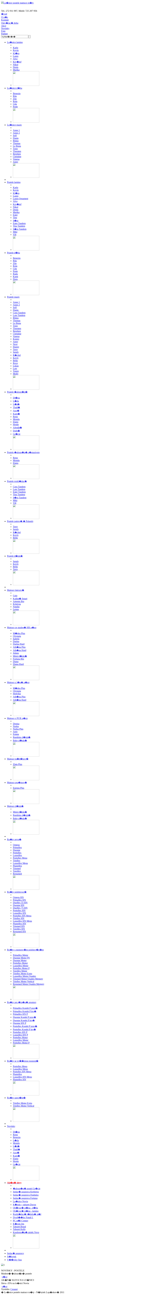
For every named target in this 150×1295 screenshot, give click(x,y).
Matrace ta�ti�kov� (17, 759)
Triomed (17, 868)
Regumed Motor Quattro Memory (28, 984)
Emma (16, 734)
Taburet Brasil (19, 1226)
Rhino (16, 141)
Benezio (17, 93)
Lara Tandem (19, 315)
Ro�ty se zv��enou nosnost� (22, 1061)
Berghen (17, 154)
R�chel (17, 355)
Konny (16, 339)
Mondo (16, 419)
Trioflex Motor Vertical (23, 981)
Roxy (15, 363)
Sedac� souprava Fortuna (25, 1198)
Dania (15, 138)
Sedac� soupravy (15, 1253)
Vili (14, 234)
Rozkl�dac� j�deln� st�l (27, 1214)
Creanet (14, 1289)
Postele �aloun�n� (17, 392)
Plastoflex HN (19, 923)
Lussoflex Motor (20, 965)
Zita (15, 98)
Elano (15, 422)
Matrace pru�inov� (17, 782)
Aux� (16, 410)
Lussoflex (17, 855)
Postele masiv (13, 297)
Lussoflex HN (19, 913)
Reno (15, 416)
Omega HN (18, 897)
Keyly (16, 358)
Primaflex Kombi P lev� (24, 1011)
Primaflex (17, 847)
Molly (15, 373)
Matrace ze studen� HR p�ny (21, 627)
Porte (15, 106)
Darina (16, 641)
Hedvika (17, 693)
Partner (4, 33)
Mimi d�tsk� (20, 656)
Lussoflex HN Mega (22, 921)
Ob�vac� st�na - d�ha (25, 1208)
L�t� (16, 404)
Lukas (16, 366)
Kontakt (5, 20)
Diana (15, 661)
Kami (15, 276)
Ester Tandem (19, 223)
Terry (15, 349)
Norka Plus (18, 729)
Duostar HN (18, 905)
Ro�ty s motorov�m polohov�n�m (25, 950)
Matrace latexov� (15, 590)
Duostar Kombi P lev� (24, 1020)
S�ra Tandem (19, 229)
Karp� (16, 414)
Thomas (16, 143)
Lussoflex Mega (20, 863)
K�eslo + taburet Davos (24, 1204)
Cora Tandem (19, 312)
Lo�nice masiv (14, 125)
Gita (15, 104)
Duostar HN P (19, 1023)
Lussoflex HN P (20, 1035)
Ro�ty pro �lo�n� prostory (21, 1002)
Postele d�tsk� (15, 556)
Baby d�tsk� (20, 740)
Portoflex (17, 852)
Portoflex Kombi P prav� (25, 1026)
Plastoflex (17, 866)
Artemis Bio (18, 601)
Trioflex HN (18, 918)
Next (15, 344)
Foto (3, 31)
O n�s (4, 17)
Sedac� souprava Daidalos (26, 1195)
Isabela (16, 639)
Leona (16, 609)
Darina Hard (18, 644)
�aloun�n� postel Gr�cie (26, 1188)
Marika (16, 70)
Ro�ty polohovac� (17, 892)
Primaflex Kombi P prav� (25, 1008)
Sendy (16, 352)
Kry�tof (17, 62)
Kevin (16, 50)
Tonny (16, 371)
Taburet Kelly (19, 1229)
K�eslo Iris (18, 1224)
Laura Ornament (20, 198)
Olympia (17, 636)
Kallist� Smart (20, 598)
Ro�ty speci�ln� (16, 1098)
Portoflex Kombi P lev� (24, 1029)
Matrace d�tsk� (15, 806)
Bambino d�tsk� (21, 737)
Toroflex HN (19, 929)
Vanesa (16, 159)
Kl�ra (16, 53)
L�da (16, 401)
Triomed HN (19, 926)
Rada (15, 274)
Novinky (5, 28)
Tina (15, 217)
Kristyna (17, 604)
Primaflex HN (19, 900)
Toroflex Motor (20, 971)
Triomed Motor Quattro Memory (28, 979)
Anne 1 (16, 130)
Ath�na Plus (19, 647)
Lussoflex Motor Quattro (24, 976)
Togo (15, 148)
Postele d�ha (13, 252)
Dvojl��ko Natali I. (23, 1217)
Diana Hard (18, 664)
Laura (15, 56)
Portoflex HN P (20, 1032)
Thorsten (17, 151)
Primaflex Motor (20, 955)
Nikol (15, 64)
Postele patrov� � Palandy (20, 521)
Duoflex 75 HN (20, 908)
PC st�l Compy (20, 1220)
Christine (17, 156)
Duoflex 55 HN (20, 902)
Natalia (16, 606)
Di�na (16, 398)
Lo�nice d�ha (14, 88)
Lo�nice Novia (20, 1201)
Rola (15, 101)
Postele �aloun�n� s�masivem (23, 452)
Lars (15, 368)
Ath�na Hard (19, 650)
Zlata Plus (17, 764)
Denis (15, 67)
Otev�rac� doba (9, 23)
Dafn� (16, 431)
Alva (15, 59)
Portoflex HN (19, 910)
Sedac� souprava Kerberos (26, 1192)
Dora (15, 279)
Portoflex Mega (20, 858)
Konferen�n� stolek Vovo (26, 1232)
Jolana (16, 653)
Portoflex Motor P (21, 968)
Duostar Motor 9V (21, 958)
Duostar (16, 850)
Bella (15, 360)
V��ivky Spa (14, 1260)
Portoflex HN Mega (22, 916)
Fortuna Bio (18, 659)
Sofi (15, 135)
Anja (15, 731)
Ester (15, 215)
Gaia (15, 595)
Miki (15, 232)
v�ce (4, 1277)
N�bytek (11, 1256)
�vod (4, 14)
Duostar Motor (20, 960)
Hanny (16, 347)
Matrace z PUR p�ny (17, 718)
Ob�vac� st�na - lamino (26, 1211)
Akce (3, 26)
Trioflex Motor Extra (22, 973)
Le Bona (17, 146)
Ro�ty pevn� (14, 839)
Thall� (16, 407)
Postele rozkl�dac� (17, 481)
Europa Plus (18, 788)
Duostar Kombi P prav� (24, 1017)
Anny (15, 162)
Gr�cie (16, 434)
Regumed (17, 873)
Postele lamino (14, 182)
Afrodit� (17, 427)
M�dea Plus (19, 633)
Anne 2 (16, 133)
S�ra (15, 220)
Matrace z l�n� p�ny (18, 682)
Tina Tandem (19, 226)
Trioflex (16, 860)
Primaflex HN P (20, 1014)
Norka (16, 726)
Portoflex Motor (20, 963)
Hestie (16, 424)
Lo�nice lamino (15, 42)
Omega (16, 845)
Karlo (15, 47)
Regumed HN (19, 931)
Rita (15, 96)
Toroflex (17, 871)
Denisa (16, 723)
